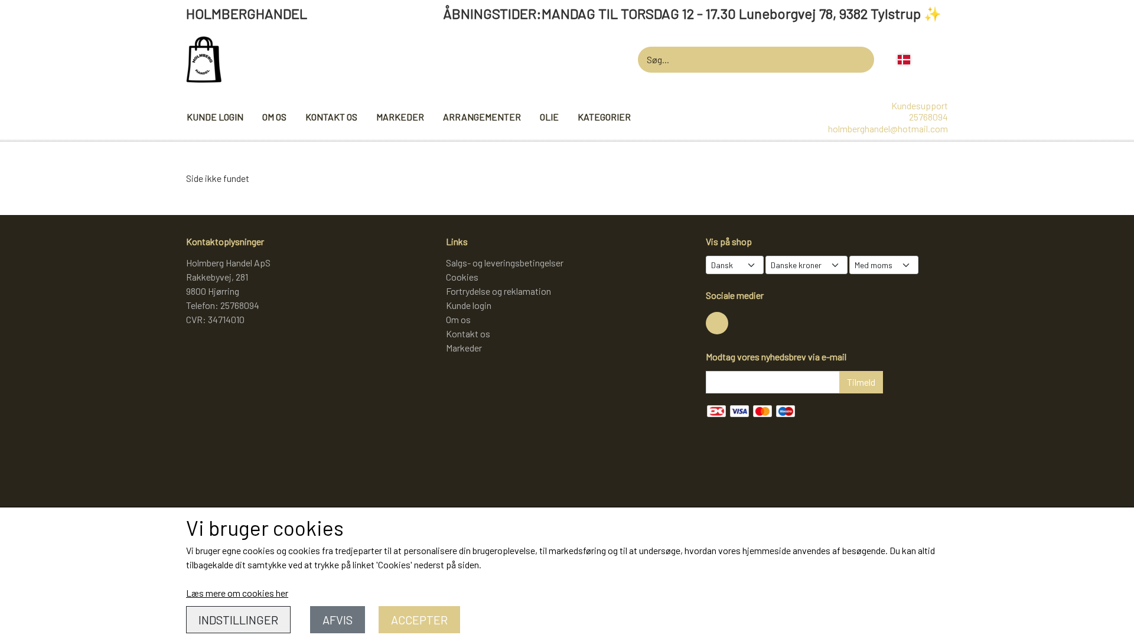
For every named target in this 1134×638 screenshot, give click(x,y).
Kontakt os (331, 116)
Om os (274, 116)
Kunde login (215, 116)
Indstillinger (238, 620)
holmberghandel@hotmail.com (888, 128)
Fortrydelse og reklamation (498, 291)
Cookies (462, 276)
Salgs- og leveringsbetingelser (504, 262)
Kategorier (604, 116)
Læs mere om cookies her (237, 592)
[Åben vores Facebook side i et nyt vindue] (717, 323)
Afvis (337, 620)
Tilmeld (861, 382)
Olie (549, 116)
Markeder (400, 116)
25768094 (928, 116)
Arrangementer (482, 116)
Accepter (419, 620)
